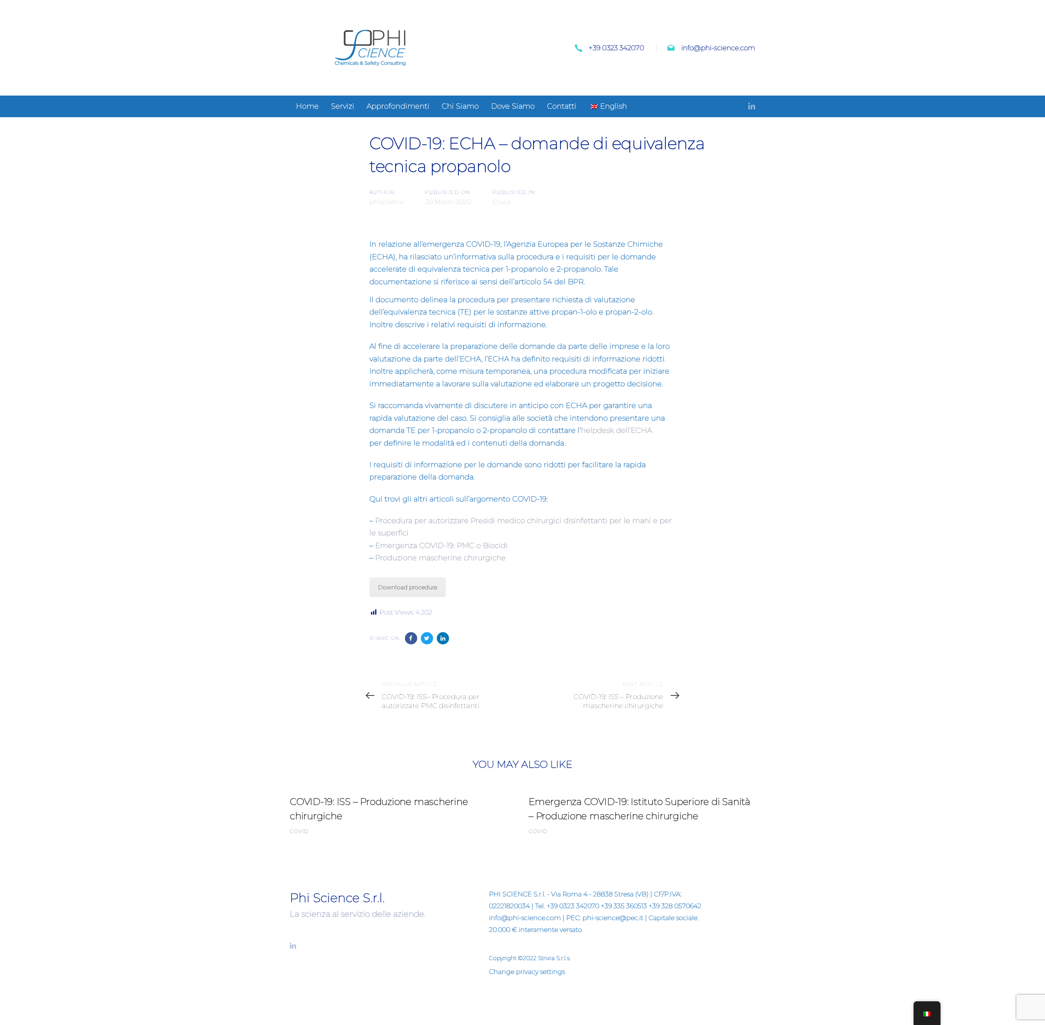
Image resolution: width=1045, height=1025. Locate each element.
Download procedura (407, 587)
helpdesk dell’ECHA (616, 430)
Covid (502, 202)
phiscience (386, 202)
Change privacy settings (527, 972)
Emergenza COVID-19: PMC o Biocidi (441, 545)
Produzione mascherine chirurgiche (440, 557)
